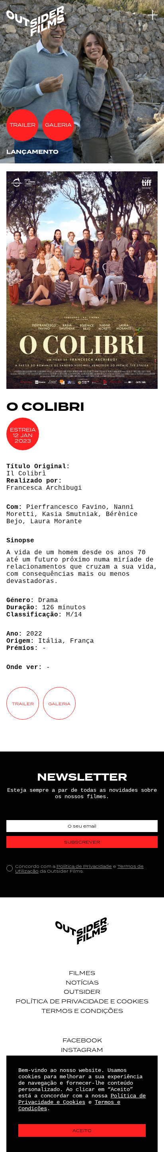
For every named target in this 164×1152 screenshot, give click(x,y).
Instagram (82, 1050)
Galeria (58, 125)
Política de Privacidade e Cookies (82, 1001)
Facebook (82, 1040)
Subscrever (82, 842)
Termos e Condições (82, 1011)
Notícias (82, 982)
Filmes (82, 973)
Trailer (22, 125)
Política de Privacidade (84, 866)
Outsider (82, 991)
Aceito (82, 1130)
